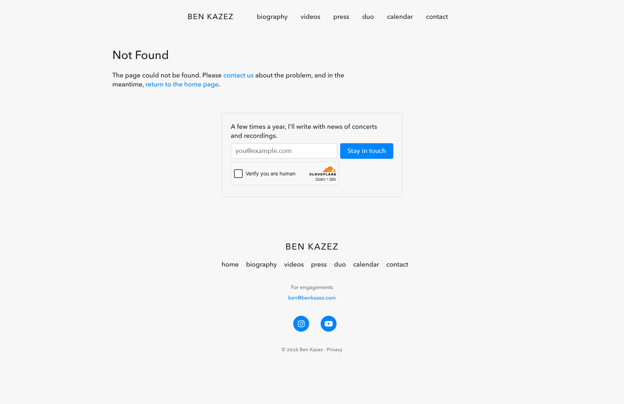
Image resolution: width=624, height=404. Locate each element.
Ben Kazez (211, 16)
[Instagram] (301, 324)
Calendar (400, 17)
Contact (437, 17)
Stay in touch (366, 151)
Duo (368, 17)
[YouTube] (329, 324)
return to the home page (182, 84)
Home (230, 264)
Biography (272, 17)
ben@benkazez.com (312, 297)
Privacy (335, 350)
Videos (310, 17)
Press (341, 17)
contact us (238, 75)
